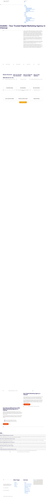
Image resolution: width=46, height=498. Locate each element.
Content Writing (28, 19)
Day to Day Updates (37, 75)
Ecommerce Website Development (30, 9)
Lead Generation (28, 10)
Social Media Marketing (29, 17)
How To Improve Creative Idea (27, 75)
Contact (25, 13)
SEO (26, 7)
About (25, 5)
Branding (27, 21)
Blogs (25, 12)
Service (25, 6)
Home (25, 14)
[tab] (23, 102)
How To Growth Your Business (17, 75)
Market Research (7, 74)
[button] (0, 24)
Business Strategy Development (30, 11)
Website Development (29, 8)
